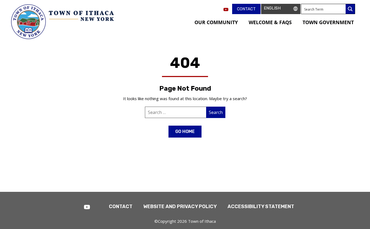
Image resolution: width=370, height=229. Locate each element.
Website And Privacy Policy (180, 206)
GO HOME (185, 131)
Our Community (216, 22)
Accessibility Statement (261, 206)
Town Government (328, 22)
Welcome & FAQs (270, 22)
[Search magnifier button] (350, 9)
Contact (246, 9)
